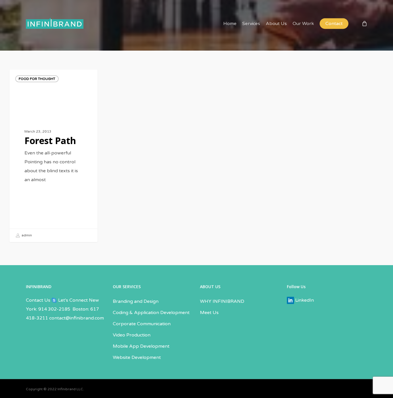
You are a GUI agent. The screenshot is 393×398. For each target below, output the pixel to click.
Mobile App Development (141, 346)
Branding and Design (136, 301)
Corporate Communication (142, 324)
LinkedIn (304, 300)
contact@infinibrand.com (76, 318)
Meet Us (209, 312)
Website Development (137, 357)
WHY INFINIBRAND (222, 301)
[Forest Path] (53, 156)
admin (26, 235)
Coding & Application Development (151, 312)
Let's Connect (72, 300)
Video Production (131, 335)
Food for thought (37, 79)
